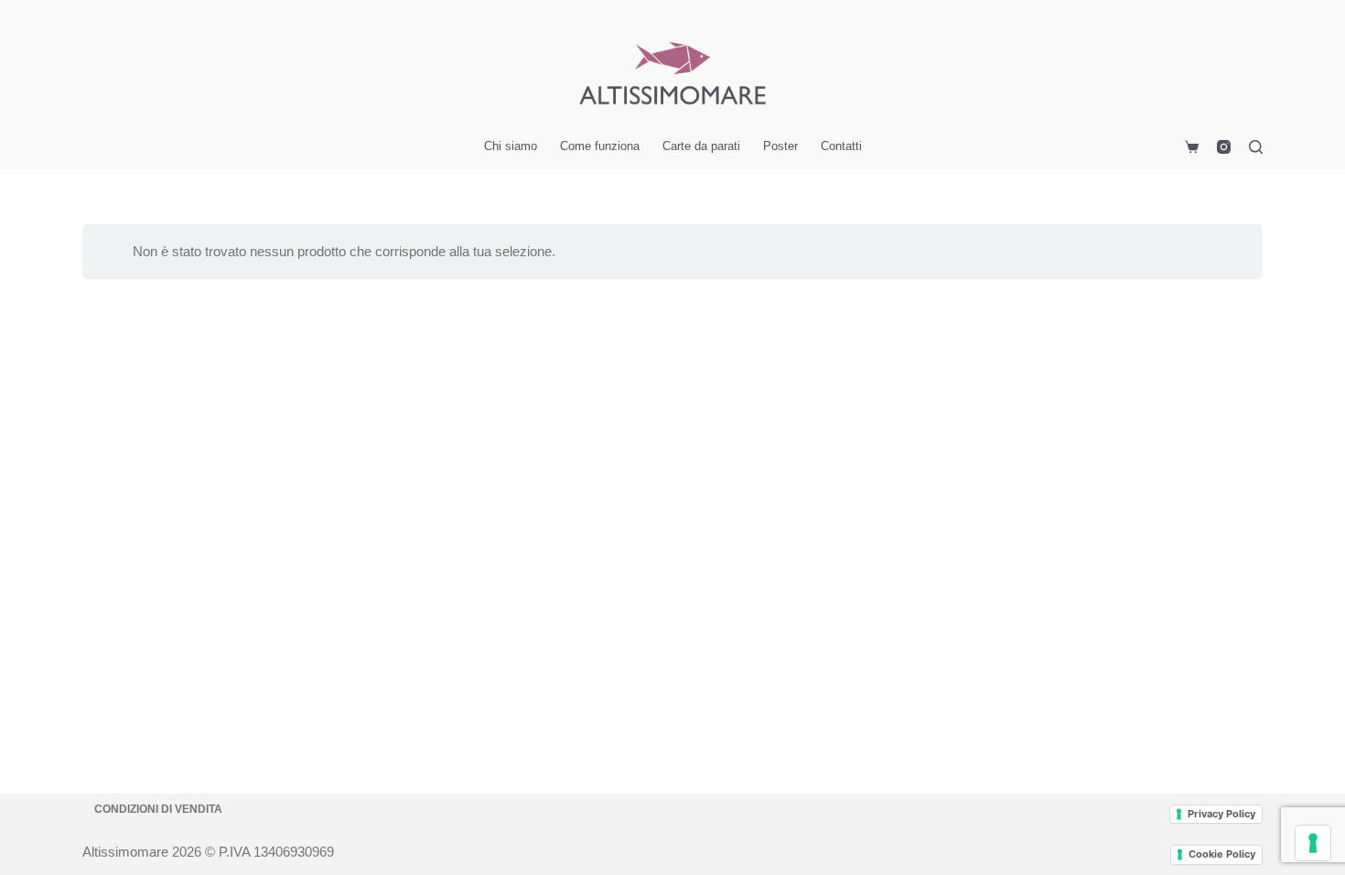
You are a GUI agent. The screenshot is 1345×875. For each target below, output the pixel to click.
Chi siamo (510, 146)
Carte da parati (701, 146)
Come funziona (600, 146)
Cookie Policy (1222, 854)
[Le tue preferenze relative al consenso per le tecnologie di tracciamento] (1313, 843)
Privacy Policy (1221, 813)
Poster (780, 146)
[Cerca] (1256, 147)
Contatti (841, 146)
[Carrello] (1189, 147)
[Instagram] (1224, 147)
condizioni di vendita (158, 809)
